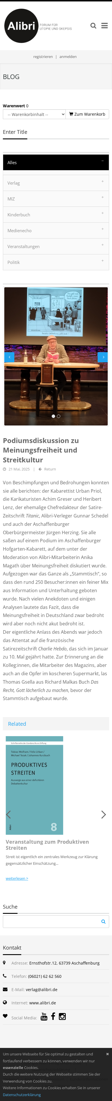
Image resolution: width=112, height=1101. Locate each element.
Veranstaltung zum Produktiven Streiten (47, 844)
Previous (9, 357)
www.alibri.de (42, 1003)
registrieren (43, 56)
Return (50, 469)
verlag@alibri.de (41, 989)
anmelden (68, 56)
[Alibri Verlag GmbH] (46, 25)
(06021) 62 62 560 (44, 976)
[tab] (56, 162)
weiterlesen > (17, 878)
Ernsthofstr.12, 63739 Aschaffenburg (64, 963)
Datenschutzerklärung (22, 1094)
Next (102, 357)
